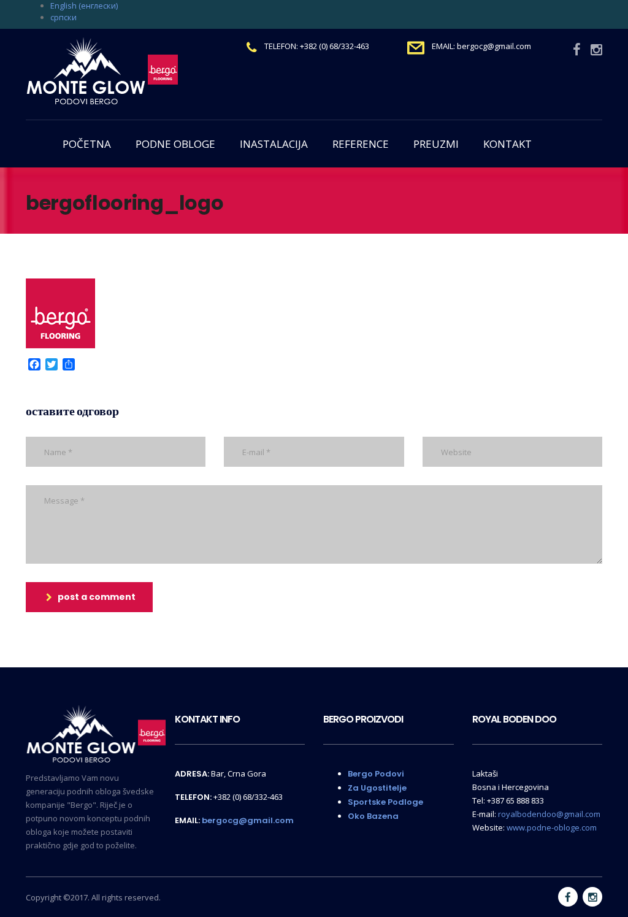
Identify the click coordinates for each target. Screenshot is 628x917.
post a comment (97, 597)
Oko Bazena (373, 816)
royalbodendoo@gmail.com (549, 813)
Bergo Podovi (376, 774)
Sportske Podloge (385, 802)
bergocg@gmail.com (248, 820)
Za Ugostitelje (377, 788)
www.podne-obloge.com (552, 827)
